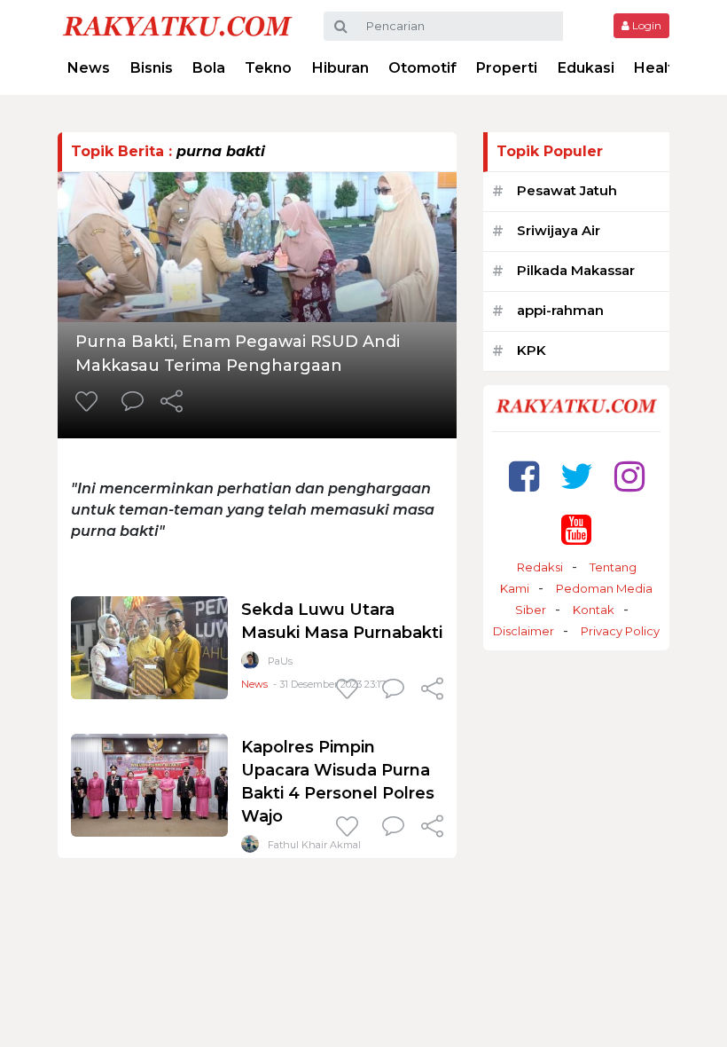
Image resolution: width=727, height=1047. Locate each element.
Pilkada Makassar (576, 270)
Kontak (593, 609)
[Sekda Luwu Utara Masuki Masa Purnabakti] (149, 646)
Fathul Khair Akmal (314, 844)
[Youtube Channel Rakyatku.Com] (576, 529)
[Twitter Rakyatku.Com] (576, 476)
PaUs (280, 661)
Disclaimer (523, 631)
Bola (208, 67)
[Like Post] (89, 403)
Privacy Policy (620, 631)
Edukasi (586, 67)
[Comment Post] (132, 403)
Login (645, 25)
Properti (506, 67)
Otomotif (422, 67)
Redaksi (540, 567)
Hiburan (340, 67)
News (88, 67)
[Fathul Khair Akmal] (250, 847)
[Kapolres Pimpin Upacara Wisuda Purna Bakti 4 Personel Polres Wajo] (149, 783)
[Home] (177, 25)
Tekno (268, 67)
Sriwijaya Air (558, 230)
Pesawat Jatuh (567, 190)
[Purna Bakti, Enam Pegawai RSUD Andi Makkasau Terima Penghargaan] (257, 245)
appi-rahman (560, 310)
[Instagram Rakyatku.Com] (629, 476)
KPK (531, 350)
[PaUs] (250, 664)
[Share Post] (171, 403)
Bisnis (151, 67)
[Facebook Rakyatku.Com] (524, 476)
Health (658, 67)
